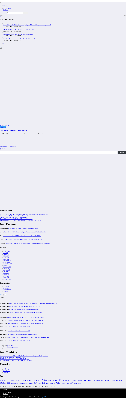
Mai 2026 (6, 256)
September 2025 (7, 268)
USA (51, 383)
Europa (75, 380)
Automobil (6, 6)
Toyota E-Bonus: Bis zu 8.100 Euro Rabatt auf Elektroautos (19, 39)
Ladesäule (114, 380)
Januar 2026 (6, 262)
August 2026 (6, 251)
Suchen (2, 150)
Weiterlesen (3, 148)
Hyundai (90, 380)
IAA (94, 380)
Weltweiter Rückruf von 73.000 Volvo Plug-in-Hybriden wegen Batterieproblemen (27, 243)
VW (71, 383)
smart (31, 383)
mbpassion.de (10, 345)
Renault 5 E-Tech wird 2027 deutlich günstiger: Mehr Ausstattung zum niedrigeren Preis (27, 25)
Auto (20, 380)
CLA (49, 380)
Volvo (67, 383)
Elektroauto (67, 380)
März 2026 (6, 259)
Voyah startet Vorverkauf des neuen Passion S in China (23, 228)
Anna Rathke (3, 146)
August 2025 (6, 270)
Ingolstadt (98, 380)
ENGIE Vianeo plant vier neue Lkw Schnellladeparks (18, 34)
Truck (47, 383)
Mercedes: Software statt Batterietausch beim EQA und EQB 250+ (24, 239)
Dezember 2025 (7, 263)
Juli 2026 (5, 253)
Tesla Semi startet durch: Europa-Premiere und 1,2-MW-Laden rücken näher (20, 220)
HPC (85, 380)
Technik (5, 10)
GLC (82, 380)
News (5, 389)
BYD (39, 380)
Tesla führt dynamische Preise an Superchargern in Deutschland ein (25, 323)
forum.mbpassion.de (12, 347)
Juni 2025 (6, 273)
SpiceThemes (45, 397)
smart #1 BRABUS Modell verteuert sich (19, 331)
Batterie (25, 380)
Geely (79, 380)
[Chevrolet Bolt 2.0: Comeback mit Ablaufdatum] (59, 122)
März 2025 (6, 277)
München (13, 383)
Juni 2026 (6, 254)
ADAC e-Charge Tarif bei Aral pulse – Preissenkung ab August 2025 (26, 317)
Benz (30, 380)
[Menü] (0, 2)
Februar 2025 (7, 279)
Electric (54, 380)
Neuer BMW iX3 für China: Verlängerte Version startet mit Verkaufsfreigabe (25, 232)
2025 (5, 380)
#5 (2, 380)
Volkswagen (60, 383)
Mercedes (5, 382)
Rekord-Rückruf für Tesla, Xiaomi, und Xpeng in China (18, 29)
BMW (35, 380)
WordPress (22, 397)
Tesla (43, 383)
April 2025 (6, 276)
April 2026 (6, 257)
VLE (54, 383)
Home (5, 5)
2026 (8, 380)
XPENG (79, 383)
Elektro (61, 380)
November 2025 (7, 265)
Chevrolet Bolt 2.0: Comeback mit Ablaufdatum (14, 130)
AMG (12, 380)
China (44, 380)
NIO (17, 383)
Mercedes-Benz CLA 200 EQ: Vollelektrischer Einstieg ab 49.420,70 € (22, 236)
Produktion (25, 383)
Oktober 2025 (7, 267)
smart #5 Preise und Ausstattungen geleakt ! (19, 326)
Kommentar (3, 299)
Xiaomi (75, 383)
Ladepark (107, 380)
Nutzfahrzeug (7, 8)
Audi (15, 380)
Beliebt (2, 297)
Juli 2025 (5, 271)
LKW (120, 380)
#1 (0, 380)
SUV (35, 383)
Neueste (2, 296)
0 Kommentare (12, 146)
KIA (102, 380)
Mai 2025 (6, 274)
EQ (71, 380)
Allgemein (6, 286)
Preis (20, 383)
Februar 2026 (7, 260)
